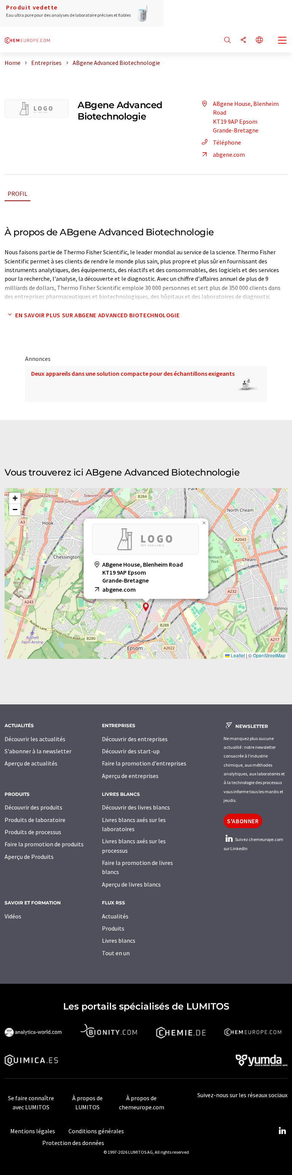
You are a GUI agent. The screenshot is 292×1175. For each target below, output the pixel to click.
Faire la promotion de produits (44, 844)
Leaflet (237, 655)
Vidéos (13, 916)
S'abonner (243, 821)
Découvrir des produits (33, 807)
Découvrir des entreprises (135, 739)
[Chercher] (227, 40)
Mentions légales (32, 1131)
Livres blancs (118, 940)
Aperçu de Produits (29, 856)
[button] (146, 607)
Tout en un (116, 953)
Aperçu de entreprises (130, 776)
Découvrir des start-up (131, 751)
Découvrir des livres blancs (136, 807)
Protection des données (73, 1143)
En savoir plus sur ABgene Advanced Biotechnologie (97, 315)
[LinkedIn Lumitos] (282, 1131)
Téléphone (227, 142)
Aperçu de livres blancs (131, 884)
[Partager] (243, 40)
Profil (17, 193)
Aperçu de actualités (31, 763)
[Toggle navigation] (282, 41)
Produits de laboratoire (35, 820)
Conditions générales (96, 1131)
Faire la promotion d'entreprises (144, 763)
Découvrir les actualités (35, 739)
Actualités (115, 916)
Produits (113, 928)
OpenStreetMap (269, 655)
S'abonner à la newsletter (38, 751)
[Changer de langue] (259, 40)
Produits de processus (33, 832)
